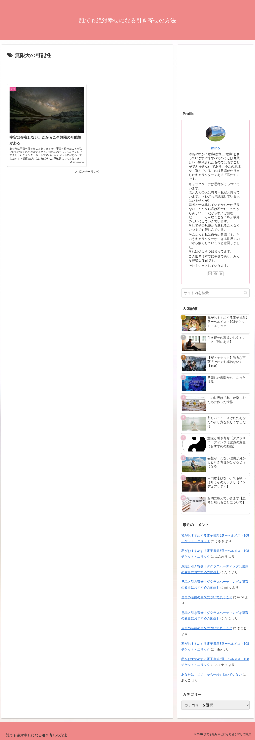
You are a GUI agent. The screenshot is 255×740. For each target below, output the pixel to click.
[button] (245, 293)
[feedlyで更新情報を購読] (215, 273)
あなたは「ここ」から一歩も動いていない (211, 674)
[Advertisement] (87, 71)
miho (215, 148)
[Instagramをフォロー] (210, 273)
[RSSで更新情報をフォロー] (221, 273)
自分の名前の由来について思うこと (206, 597)
